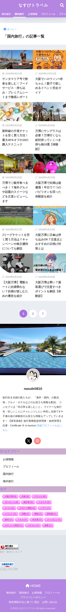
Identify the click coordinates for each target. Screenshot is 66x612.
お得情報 (32, 14)
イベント (10, 513)
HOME (35, 586)
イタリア (44, 502)
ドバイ (9, 507)
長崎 (37, 513)
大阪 (25, 496)
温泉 (48, 525)
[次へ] (43, 314)
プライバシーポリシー (33, 597)
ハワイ (45, 507)
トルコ (22, 519)
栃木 (8, 519)
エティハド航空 (13, 525)
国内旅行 (19, 14)
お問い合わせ (49, 602)
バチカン (33, 525)
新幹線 (51, 513)
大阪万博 (10, 496)
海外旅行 (6, 14)
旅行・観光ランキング (11, 552)
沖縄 (25, 513)
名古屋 (36, 519)
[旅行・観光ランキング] (9, 546)
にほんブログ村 (9, 569)
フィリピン (53, 519)
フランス (40, 496)
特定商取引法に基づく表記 (24, 602)
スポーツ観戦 (27, 507)
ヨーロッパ (11, 502)
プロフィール (48, 14)
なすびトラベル (33, 5)
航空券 (28, 502)
